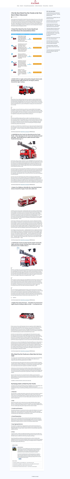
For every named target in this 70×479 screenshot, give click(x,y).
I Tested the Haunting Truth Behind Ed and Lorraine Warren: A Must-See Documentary (53, 51)
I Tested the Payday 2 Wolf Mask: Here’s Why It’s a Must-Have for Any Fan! (52, 46)
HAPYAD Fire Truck (17, 242)
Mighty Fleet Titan (17, 302)
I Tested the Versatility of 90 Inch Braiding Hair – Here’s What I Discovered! (23, 462)
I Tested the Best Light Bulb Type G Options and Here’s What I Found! (22, 465)
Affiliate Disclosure (38, 5)
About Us (21, 5)
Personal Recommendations (29, 5)
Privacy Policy (45, 5)
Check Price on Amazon (37, 38)
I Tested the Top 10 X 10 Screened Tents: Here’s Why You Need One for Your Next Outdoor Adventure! (52, 42)
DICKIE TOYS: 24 (16, 79)
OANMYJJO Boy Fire (17, 134)
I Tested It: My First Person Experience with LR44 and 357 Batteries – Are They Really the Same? (53, 14)
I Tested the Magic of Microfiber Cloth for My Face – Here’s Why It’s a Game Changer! (25, 466)
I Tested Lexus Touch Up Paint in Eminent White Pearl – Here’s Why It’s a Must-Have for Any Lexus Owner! (53, 25)
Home (18, 5)
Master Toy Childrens (17, 187)
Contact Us (51, 5)
